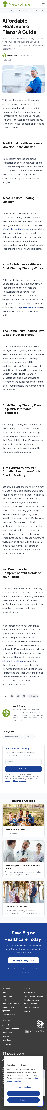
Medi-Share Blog (8, 1014)
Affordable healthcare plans (16, 229)
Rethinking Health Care (16, 906)
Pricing (4, 993)
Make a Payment (30, 1004)
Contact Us (6, 1044)
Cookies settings (23, 1087)
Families (29, 736)
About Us (5, 1025)
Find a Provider (29, 993)
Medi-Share (12, 55)
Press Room (6, 1040)
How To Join (7, 996)
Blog (12, 11)
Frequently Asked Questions (8, 1009)
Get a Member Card (31, 1008)
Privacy (7, 781)
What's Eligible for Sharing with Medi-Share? (23, 867)
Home (4, 11)
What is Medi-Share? (15, 829)
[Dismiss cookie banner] (39, 1060)
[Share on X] (18, 696)
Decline (23, 1100)
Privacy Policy (7, 1036)
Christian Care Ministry (10, 1029)
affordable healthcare (13, 660)
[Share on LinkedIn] (24, 696)
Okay (23, 1093)
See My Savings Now (23, 960)
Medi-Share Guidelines (10, 1004)
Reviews (5, 1000)
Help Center (28, 1011)
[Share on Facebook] (12, 696)
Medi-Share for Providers (33, 996)
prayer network (28, 307)
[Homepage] (16, 4)
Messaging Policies (19, 781)
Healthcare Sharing (12, 736)
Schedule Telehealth (31, 1000)
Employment (7, 1032)
